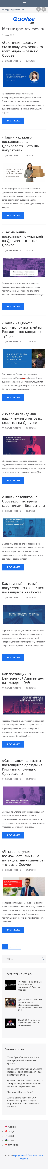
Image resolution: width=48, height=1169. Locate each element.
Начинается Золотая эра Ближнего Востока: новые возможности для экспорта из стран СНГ (24, 1071)
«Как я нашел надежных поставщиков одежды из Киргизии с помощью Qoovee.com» (22, 767)
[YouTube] (43, 9)
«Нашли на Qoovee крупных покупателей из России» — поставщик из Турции (22, 329)
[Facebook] (38, 9)
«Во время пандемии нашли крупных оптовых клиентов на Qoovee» (22, 418)
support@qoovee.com (14, 9)
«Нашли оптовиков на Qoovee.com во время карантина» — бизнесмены (23, 501)
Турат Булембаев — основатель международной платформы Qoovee (23, 1060)
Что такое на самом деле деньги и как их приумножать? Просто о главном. (30, 985)
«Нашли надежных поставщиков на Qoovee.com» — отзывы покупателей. (20, 143)
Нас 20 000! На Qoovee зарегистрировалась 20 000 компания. (29, 1023)
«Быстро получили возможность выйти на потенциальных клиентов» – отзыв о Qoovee (23, 858)
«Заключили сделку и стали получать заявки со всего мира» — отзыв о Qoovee (22, 49)
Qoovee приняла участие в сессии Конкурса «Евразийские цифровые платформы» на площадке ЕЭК (30, 1005)
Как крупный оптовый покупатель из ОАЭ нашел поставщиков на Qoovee (23, 587)
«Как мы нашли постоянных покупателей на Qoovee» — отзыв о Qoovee (22, 238)
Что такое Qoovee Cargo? (20, 1092)
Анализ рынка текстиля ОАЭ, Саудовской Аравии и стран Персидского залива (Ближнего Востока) (23, 1102)
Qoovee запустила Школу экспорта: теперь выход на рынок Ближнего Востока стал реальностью (25, 1083)
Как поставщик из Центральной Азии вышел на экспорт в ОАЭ (23, 678)
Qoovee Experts (13, 61)
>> (18, 946)
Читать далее (13, 121)
